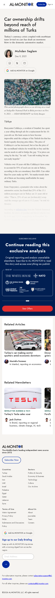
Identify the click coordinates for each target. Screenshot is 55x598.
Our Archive (33, 486)
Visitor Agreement (9, 512)
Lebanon (5, 500)
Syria (4, 503)
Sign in (50, 4)
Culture (31, 483)
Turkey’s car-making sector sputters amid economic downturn (22, 354)
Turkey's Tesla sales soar (17, 414)
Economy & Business (36, 476)
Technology (32, 479)
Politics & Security (35, 473)
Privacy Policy (7, 516)
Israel (4, 486)
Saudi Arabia (7, 476)
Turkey (4, 473)
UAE (3, 483)
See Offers (27, 308)
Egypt (4, 493)
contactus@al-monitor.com (38, 583)
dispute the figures (19, 219)
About (30, 512)
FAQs (4, 519)
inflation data (21, 209)
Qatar (4, 496)
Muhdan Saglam (26, 51)
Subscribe (41, 4)
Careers (31, 522)
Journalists (32, 516)
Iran (3, 479)
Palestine (5, 490)
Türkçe (8, 121)
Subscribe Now (12, 460)
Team (30, 519)
